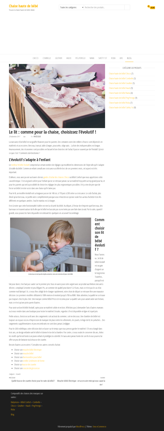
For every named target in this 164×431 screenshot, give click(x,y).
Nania (92, 58)
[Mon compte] (143, 7)
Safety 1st (102, 58)
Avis (121, 58)
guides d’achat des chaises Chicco (56, 177)
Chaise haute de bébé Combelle (121, 78)
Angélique (37, 136)
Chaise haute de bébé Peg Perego (122, 97)
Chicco (35, 58)
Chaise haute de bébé (23, 5)
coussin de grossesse (31, 368)
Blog (129, 58)
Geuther (58, 58)
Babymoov (15, 402)
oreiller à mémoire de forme (33, 360)
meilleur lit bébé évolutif (20, 164)
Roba (113, 58)
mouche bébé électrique (32, 349)
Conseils (18, 374)
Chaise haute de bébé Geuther (120, 83)
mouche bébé (28, 353)
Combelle (47, 58)
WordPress (80, 426)
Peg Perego (80, 58)
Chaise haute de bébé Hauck (119, 88)
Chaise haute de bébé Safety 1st (121, 107)
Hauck (68, 58)
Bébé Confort (26, 402)
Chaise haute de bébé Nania (119, 92)
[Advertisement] (82, 35)
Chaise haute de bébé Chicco (120, 73)
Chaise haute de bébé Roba (119, 102)
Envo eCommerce (99, 426)
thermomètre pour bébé (32, 357)
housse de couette (29, 364)
